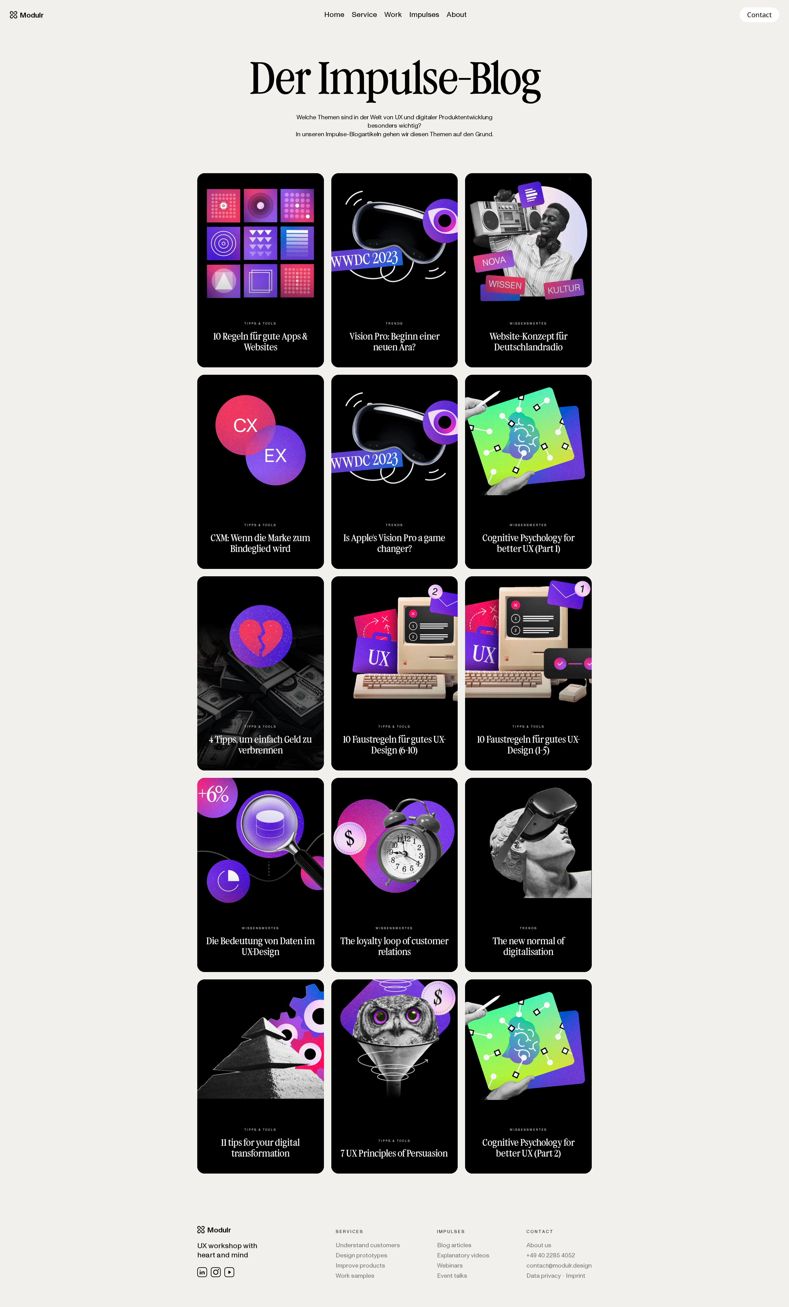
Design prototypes (361, 1256)
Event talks (452, 1276)
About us (538, 1245)
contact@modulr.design (559, 1266)
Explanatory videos (463, 1256)
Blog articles (454, 1245)
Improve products (360, 1266)
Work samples (355, 1276)
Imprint (575, 1276)
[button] (364, 15)
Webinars (450, 1266)
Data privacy (543, 1276)
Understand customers (368, 1245)
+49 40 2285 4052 (550, 1256)
